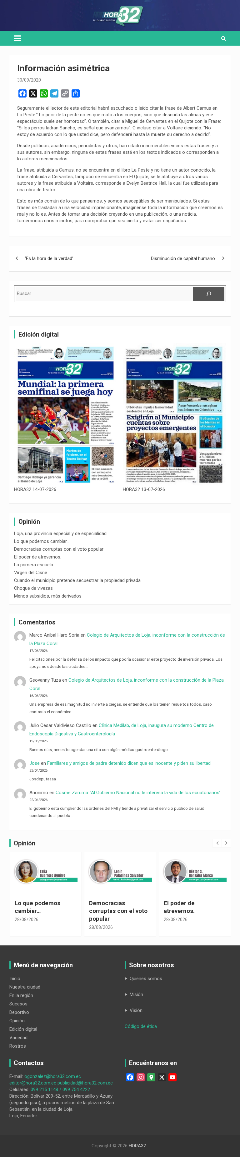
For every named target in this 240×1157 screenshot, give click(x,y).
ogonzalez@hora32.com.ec (52, 1076)
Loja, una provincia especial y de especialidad (60, 533)
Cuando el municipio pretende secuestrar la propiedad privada (77, 580)
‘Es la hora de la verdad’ (49, 258)
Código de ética (141, 1026)
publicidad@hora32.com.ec (85, 1083)
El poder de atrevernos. (37, 557)
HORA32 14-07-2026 (35, 489)
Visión (136, 1010)
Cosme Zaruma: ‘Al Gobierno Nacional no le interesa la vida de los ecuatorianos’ (138, 792)
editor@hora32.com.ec (32, 1083)
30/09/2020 (29, 80)
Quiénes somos (146, 978)
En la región (21, 995)
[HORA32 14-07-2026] (65, 414)
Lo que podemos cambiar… (41, 541)
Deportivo (19, 1012)
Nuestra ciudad (24, 987)
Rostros (17, 1046)
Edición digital (23, 1029)
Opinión (17, 1021)
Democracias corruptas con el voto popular (58, 549)
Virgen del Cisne (30, 572)
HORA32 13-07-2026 (144, 489)
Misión (136, 994)
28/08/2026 (26, 919)
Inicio (14, 978)
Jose (34, 763)
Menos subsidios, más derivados (48, 596)
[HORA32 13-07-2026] (174, 414)
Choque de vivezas (33, 588)
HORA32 (137, 1146)
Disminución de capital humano (183, 258)
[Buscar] (208, 294)
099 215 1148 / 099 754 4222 (60, 1089)
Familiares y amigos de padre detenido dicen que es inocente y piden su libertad (130, 763)
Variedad (18, 1037)
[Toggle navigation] (17, 38)
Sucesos (18, 1004)
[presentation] (217, 843)
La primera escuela (33, 565)
